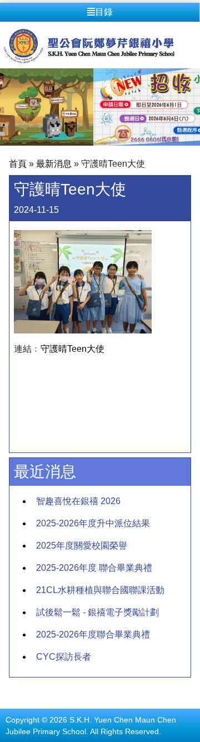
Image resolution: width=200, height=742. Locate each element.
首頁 (18, 163)
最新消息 (54, 163)
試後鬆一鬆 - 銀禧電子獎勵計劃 (97, 612)
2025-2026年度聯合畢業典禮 (93, 634)
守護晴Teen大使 (72, 348)
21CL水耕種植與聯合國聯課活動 (100, 590)
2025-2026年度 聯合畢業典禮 (94, 567)
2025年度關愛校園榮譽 (81, 545)
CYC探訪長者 (63, 656)
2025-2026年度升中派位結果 (93, 523)
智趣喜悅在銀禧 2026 (78, 501)
